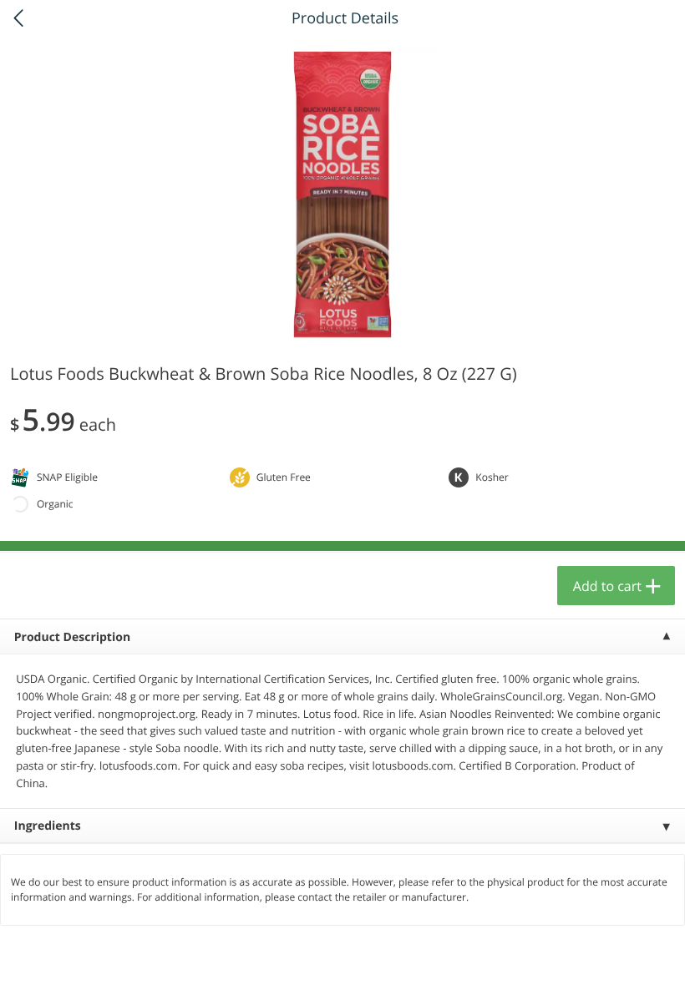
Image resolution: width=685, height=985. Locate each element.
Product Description (72, 637)
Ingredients (47, 826)
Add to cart (607, 586)
